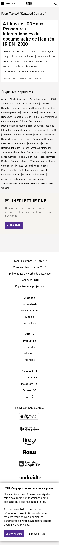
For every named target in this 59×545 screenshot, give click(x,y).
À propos (29, 297)
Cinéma (37, 108)
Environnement (40, 130)
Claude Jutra (44, 112)
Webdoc (5, 188)
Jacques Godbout (10, 152)
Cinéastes (27, 108)
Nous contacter (30, 310)
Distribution (29, 347)
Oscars (28, 165)
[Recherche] (56, 4)
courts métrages (9, 121)
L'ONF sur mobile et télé (29, 408)
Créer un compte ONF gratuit (30, 261)
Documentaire (8, 126)
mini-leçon (39, 157)
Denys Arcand (35, 121)
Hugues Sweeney (30, 148)
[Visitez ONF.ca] (34, 3)
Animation (35, 99)
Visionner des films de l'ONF (29, 267)
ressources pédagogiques (14, 179)
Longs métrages (9, 157)
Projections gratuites (29, 170)
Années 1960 (48, 99)
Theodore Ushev (9, 183)
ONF (13, 165)
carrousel (15, 108)
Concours (18, 117)
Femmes (6, 134)
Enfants (17, 130)
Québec (17, 174)
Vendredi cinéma (39, 183)
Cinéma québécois (10, 112)
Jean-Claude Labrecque (32, 152)
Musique (5, 161)
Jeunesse (51, 152)
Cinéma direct (49, 108)
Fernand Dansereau (23, 134)
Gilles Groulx (34, 143)
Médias (29, 316)
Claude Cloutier (29, 112)
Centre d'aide (29, 304)
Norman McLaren (19, 161)
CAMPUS (44, 103)
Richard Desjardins (38, 179)
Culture (23, 121)
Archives (20, 103)
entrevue (26, 130)
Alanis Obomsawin (19, 99)
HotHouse (15, 148)
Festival (38, 134)
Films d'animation (35, 139)
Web (51, 183)
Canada (5, 108)
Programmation (9, 170)
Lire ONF (10, 3)
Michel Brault (25, 157)
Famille (53, 130)
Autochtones (32, 103)
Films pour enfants (17, 143)
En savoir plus (37, 534)
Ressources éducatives (34, 174)
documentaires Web (44, 126)
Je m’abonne (14, 225)
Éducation (6, 130)
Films (21, 139)
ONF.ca (19, 165)
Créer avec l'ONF (29, 280)
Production (29, 340)
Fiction (13, 139)
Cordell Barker (32, 117)
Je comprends (14, 534)
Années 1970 (7, 103)
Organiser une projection (29, 286)
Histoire (5, 148)
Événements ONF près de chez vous (30, 273)
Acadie (4, 99)
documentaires (24, 126)
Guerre (45, 143)
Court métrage (48, 117)
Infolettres (29, 323)
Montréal (50, 157)
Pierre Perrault (40, 165)
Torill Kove (24, 183)
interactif (45, 148)
